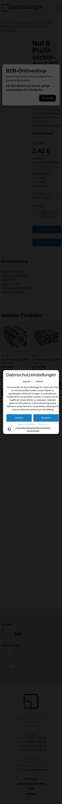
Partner (39, 381)
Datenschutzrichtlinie (26, 424)
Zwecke (26, 381)
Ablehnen (19, 418)
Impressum (43, 424)
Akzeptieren (46, 418)
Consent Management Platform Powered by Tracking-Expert (33, 429)
